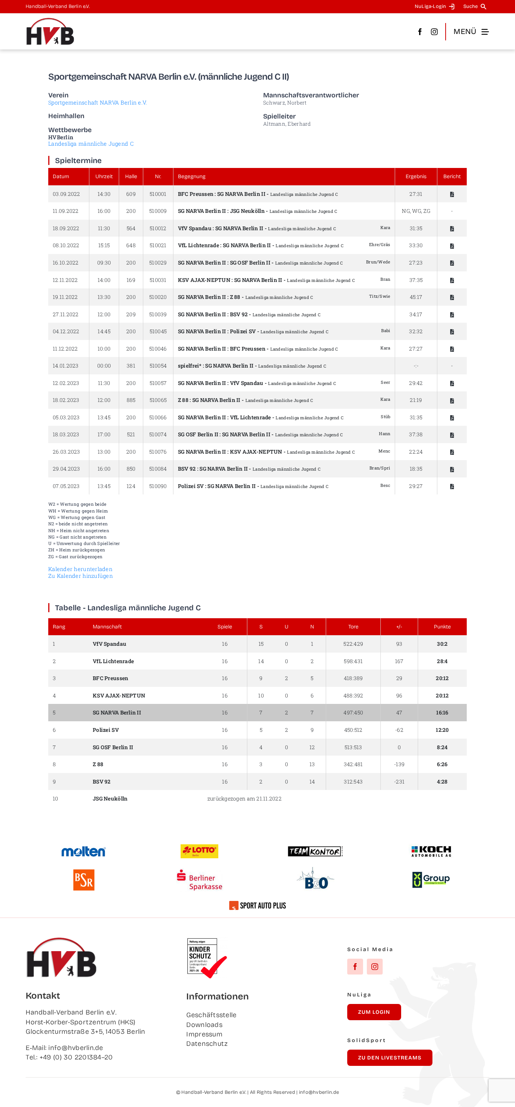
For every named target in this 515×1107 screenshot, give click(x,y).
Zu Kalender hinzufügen (80, 575)
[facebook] (420, 31)
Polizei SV (243, 331)
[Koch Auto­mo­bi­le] (431, 847)
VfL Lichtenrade (198, 245)
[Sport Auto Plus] (257, 904)
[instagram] (434, 31)
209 (131, 314)
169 (131, 279)
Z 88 (235, 296)
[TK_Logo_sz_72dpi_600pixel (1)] (315, 849)
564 (131, 228)
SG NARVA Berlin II (241, 193)
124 (131, 486)
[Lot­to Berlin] (199, 848)
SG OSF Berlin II (250, 262)
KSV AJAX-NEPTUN (204, 279)
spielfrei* (190, 365)
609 (131, 193)
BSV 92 (239, 314)
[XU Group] (431, 875)
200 (131, 210)
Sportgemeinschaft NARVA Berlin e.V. (97, 102)
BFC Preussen (195, 193)
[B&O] (315, 870)
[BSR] (84, 872)
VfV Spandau (195, 228)
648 (131, 245)
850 (131, 468)
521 (131, 434)
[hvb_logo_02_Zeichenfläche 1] (50, 21)
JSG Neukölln (247, 210)
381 (131, 365)
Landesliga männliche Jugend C (90, 143)
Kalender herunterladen (80, 569)
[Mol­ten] (83, 849)
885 (131, 399)
